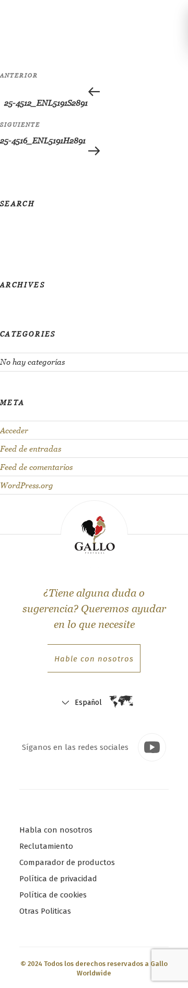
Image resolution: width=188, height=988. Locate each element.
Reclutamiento (46, 846)
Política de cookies (53, 895)
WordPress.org (26, 485)
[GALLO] (20, 17)
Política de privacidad (58, 878)
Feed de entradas (30, 448)
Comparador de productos (67, 862)
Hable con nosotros (94, 659)
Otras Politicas (45, 911)
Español (88, 702)
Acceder (14, 430)
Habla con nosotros (55, 830)
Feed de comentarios (36, 467)
